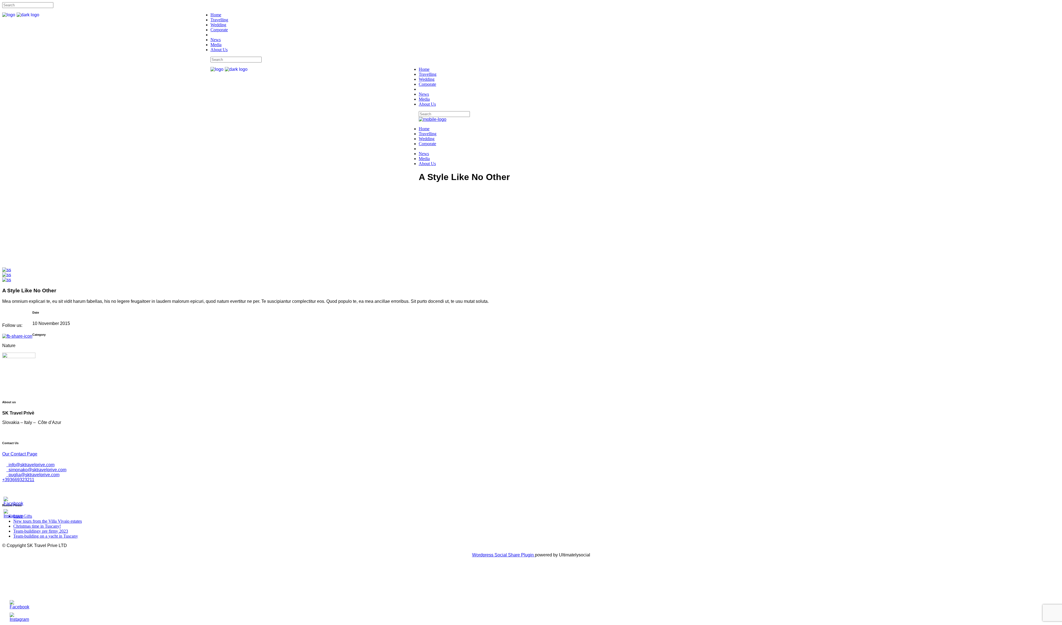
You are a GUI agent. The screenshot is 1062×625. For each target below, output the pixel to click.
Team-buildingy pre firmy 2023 (40, 531)
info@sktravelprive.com (30, 464)
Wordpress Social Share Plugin (503, 555)
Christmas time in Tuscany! (37, 526)
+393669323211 (18, 479)
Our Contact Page (19, 454)
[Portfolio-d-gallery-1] (6, 269)
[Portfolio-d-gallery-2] (6, 279)
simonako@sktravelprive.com (36, 469)
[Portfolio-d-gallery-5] (6, 274)
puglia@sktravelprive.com (32, 474)
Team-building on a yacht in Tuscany (45, 536)
